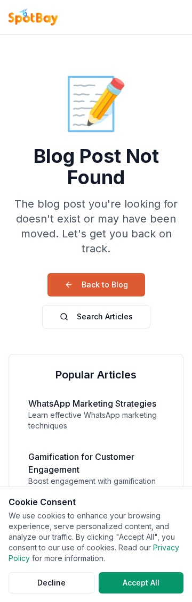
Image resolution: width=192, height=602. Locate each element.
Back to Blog (105, 284)
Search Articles (105, 316)
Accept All (141, 582)
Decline (51, 582)
